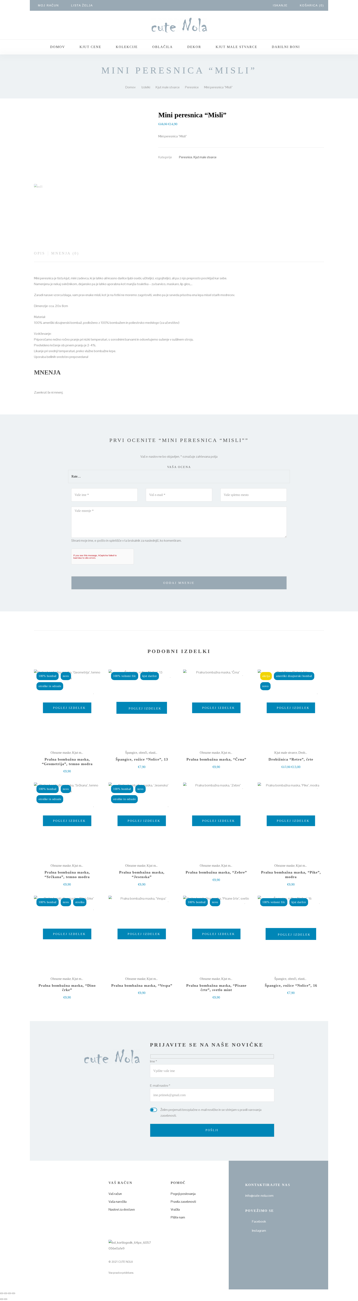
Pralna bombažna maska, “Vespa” (141, 985)
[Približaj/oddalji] (1, 1293)
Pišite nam (178, 1217)
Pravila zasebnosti (183, 1201)
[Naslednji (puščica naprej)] (5, 1299)
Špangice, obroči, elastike (141, 752)
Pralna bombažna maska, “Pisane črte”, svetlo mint (216, 987)
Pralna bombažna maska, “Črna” (216, 759)
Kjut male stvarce (205, 157)
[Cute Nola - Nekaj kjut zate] (179, 25)
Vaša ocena (179, 467)
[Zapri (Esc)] (13, 1293)
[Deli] (9, 1293)
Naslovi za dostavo (122, 1209)
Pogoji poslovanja (183, 1194)
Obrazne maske (61, 752)
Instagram (259, 1230)
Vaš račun (115, 1194)
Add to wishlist (94, 692)
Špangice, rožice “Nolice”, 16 (291, 985)
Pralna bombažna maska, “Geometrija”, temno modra (67, 761)
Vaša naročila (118, 1201)
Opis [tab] (39, 253)
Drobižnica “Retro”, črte (290, 759)
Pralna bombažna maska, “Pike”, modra (291, 874)
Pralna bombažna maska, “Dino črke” (67, 987)
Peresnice (185, 157)
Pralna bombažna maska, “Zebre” (216, 872)
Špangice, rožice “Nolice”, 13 (142, 759)
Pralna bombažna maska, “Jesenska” (141, 874)
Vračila (175, 1209)
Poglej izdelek (69, 707)
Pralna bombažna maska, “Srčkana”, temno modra (67, 874)
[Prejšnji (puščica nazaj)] (1, 1299)
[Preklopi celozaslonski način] (5, 1293)
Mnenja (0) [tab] (65, 253)
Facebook (259, 1221)
